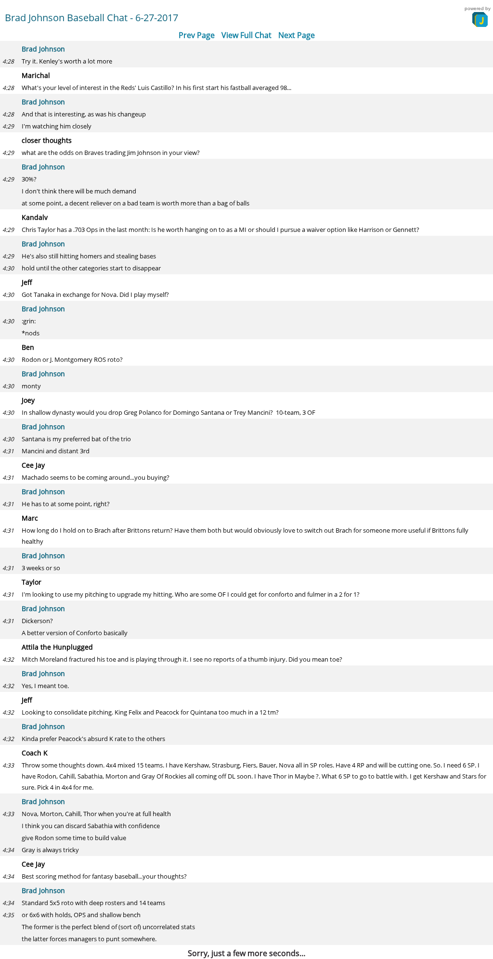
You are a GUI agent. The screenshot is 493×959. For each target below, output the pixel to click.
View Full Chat (246, 35)
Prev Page (197, 35)
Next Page (296, 35)
